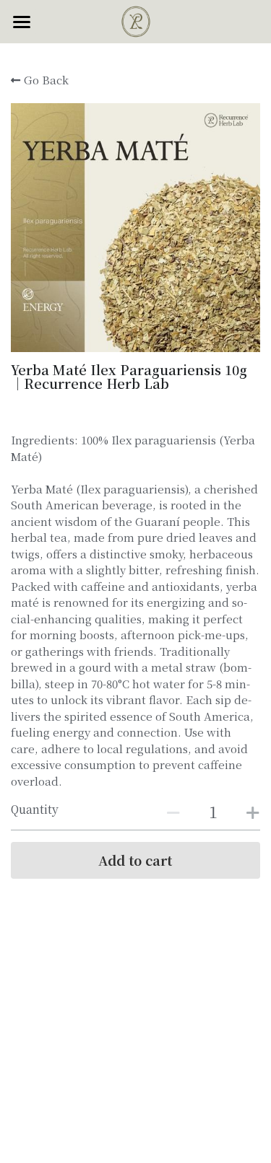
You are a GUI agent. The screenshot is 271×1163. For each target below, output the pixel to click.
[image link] (136, 20)
